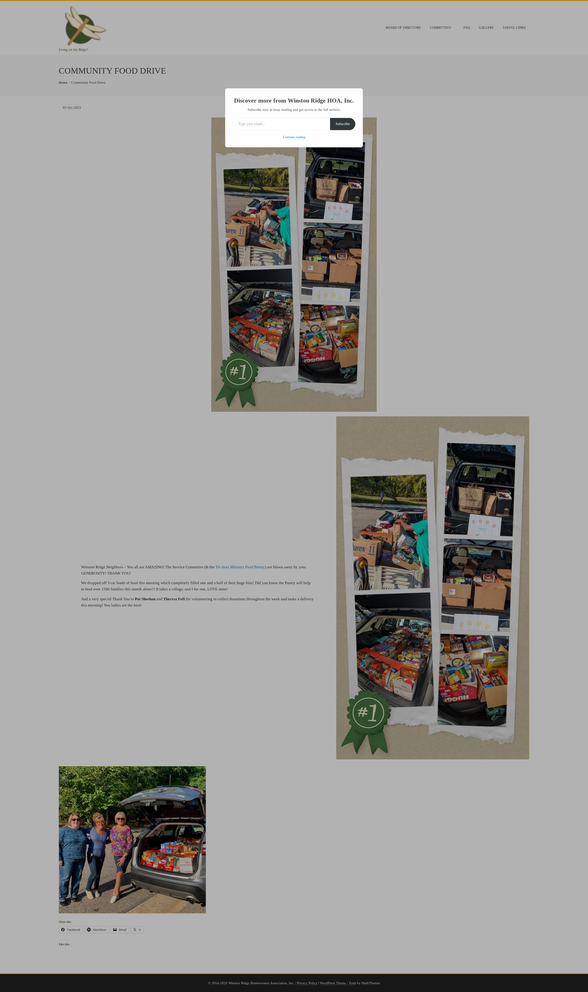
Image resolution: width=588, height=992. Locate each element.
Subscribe (343, 124)
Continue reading (294, 137)
